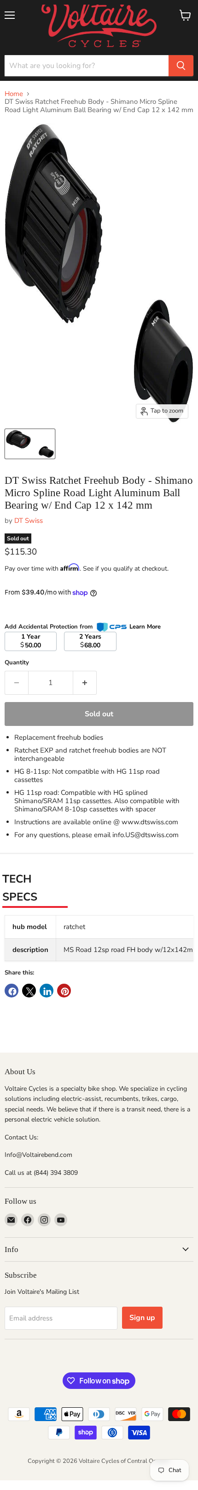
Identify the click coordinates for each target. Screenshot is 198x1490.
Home (14, 94)
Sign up (142, 1318)
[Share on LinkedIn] (46, 990)
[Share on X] (29, 990)
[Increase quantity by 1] (85, 683)
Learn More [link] (145, 627)
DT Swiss (28, 520)
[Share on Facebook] (11, 990)
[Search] (181, 65)
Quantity (17, 662)
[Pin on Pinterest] (64, 990)
